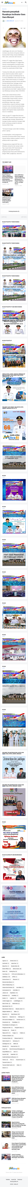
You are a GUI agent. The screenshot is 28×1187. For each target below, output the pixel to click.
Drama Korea (6, 979)
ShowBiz (5, 1046)
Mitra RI (16, 1184)
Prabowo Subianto (7, 1035)
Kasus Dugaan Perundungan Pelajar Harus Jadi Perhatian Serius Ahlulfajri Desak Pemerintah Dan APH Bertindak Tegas (19, 1146)
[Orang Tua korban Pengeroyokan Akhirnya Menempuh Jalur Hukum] (6, 1157)
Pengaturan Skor (7, 1027)
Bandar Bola (15, 966)
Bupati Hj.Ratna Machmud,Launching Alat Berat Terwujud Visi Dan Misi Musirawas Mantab (19, 1124)
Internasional (6, 990)
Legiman (13, 998)
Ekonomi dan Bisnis (8, 982)
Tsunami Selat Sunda (8, 1065)
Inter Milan (19, 987)
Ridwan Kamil (19, 1038)
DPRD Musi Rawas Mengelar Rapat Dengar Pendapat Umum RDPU (6, 200)
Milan (16, 1011)
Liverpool (21, 998)
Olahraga (21, 1017)
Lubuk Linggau (7, 1000)
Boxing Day (13, 971)
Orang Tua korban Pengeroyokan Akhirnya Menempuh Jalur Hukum (18, 1156)
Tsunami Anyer (20, 1059)
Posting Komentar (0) (14, 211)
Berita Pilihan (6, 968)
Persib (13, 1030)
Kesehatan (6, 995)
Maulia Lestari (20, 1008)
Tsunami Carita (7, 1062)
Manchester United (7, 1008)
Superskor (14, 1054)
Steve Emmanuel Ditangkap (17, 1049)
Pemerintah (6, 1022)
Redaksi (8, 1179)
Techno (5, 1059)
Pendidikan (15, 1022)
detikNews (6, 976)
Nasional (13, 1017)
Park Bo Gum (21, 1019)
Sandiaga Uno (6, 1043)
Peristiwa (5, 1030)
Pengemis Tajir (19, 1027)
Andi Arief (5, 963)
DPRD (14, 976)
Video (19, 1065)
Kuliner (5, 998)
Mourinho (5, 1014)
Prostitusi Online (7, 1038)
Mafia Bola (16, 1003)
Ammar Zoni (14, 960)
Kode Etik (13, 1179)
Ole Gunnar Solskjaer (8, 1019)
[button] (2, 2)
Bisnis (4, 971)
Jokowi (5, 992)
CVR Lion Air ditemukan (18, 974)
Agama (5, 960)
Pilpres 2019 (6, 1033)
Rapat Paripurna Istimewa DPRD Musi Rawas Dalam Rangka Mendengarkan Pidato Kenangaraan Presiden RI (7, 178)
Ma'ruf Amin (6, 1003)
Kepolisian (14, 992)
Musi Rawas (15, 1014)
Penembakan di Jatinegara (9, 1025)
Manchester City (7, 1006)
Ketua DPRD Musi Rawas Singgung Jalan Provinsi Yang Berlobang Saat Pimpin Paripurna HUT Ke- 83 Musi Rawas (20, 179)
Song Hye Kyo (15, 1046)
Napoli (4, 1017)
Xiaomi (5, 1067)
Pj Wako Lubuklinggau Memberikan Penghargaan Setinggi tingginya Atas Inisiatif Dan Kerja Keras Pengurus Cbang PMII (18, 1114)
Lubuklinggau (18, 1000)
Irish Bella (16, 990)
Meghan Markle (7, 1011)
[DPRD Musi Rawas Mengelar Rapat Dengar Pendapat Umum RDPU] (7, 192)
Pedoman (19, 1179)
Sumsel (5, 1054)
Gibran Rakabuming (8, 984)
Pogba (15, 1033)
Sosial (4, 1049)
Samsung (16, 1041)
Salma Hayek (6, 1041)
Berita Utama (17, 968)
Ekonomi (16, 979)
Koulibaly (15, 995)
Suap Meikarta (6, 1051)
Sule (16, 1051)
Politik (22, 1033)
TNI (12, 1059)
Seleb (15, 1043)
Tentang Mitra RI (14, 1181)
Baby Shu (5, 966)
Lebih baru (4, 217)
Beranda (4, 9)
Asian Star (14, 963)
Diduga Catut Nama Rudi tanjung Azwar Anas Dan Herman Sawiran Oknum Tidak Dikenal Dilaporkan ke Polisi (19, 1135)
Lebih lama (23, 217)
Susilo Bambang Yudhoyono (10, 1057)
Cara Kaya (5, 974)
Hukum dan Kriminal (8, 987)
